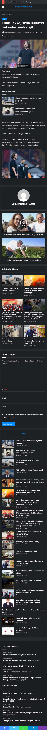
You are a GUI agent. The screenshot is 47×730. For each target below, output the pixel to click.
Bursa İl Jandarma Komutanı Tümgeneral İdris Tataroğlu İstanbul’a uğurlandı (27, 502)
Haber (11, 14)
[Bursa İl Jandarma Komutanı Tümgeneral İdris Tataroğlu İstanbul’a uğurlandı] (8, 503)
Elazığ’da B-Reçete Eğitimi (26, 551)
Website (4, 406)
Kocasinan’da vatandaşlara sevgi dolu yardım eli (34, 341)
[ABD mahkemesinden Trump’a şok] (8, 473)
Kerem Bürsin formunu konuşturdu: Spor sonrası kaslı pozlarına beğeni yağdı (30, 482)
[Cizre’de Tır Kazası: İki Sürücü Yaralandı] (12, 281)
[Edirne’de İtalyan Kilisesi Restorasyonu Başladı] (8, 111)
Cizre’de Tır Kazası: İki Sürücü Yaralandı (19, 2)
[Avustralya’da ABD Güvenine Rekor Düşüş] (8, 574)
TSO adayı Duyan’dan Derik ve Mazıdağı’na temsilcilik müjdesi (28, 601)
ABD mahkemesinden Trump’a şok (29, 470)
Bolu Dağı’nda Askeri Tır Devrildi (28, 580)
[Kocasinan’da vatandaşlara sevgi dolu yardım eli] (34, 331)
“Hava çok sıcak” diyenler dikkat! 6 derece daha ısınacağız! (34, 290)
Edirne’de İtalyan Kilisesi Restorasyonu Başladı (25, 451)
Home (6, 14)
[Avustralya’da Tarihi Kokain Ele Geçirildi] (8, 621)
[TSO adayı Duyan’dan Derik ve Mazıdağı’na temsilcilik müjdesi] (8, 603)
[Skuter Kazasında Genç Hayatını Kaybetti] (8, 101)
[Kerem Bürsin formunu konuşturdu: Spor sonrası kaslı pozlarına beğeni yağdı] (8, 483)
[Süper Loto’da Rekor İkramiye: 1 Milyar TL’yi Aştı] (8, 535)
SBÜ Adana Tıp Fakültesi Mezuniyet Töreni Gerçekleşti (30, 591)
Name (4, 390)
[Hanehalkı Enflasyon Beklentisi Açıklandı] (8, 631)
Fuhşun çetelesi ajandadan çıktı (8, 340)
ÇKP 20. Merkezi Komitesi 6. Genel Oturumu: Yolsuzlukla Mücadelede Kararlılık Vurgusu (12, 316)
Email (4, 398)
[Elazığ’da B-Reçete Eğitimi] (8, 554)
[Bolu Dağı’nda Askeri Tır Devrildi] (8, 583)
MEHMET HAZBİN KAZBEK (13, 32)
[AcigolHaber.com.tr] (23, 6)
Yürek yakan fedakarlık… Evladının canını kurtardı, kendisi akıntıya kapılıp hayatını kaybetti (34, 316)
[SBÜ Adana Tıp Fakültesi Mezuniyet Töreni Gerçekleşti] (8, 593)
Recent (23, 434)
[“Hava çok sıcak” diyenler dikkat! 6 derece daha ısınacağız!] (34, 281)
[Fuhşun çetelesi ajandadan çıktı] (12, 331)
